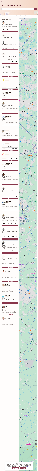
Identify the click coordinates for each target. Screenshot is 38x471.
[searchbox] (10, 9)
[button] (36, 257)
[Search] (35, 9)
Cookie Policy (28, 466)
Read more (13, 48)
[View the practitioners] (10, 125)
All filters (4, 15)
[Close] (31, 463)
